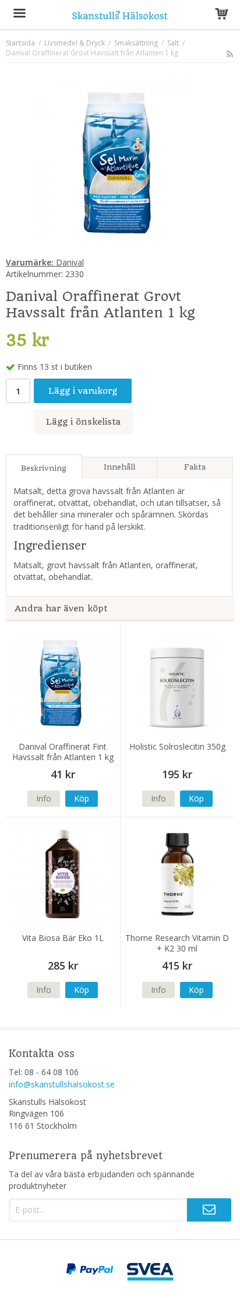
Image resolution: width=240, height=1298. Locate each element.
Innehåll (119, 467)
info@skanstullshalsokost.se (62, 1084)
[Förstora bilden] (120, 161)
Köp (81, 798)
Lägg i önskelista (83, 422)
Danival (45, 262)
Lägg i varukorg (82, 391)
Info (43, 798)
